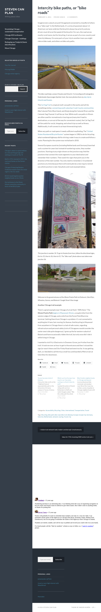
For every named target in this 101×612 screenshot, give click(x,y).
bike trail (64, 415)
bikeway (70, 415)
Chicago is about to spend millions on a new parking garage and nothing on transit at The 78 (16, 153)
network (55, 417)
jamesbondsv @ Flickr (12, 106)
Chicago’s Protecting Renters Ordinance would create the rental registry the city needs (16, 169)
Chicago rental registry (12, 73)
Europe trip (82, 415)
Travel (87, 410)
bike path (51, 415)
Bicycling (57, 410)
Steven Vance (59, 17)
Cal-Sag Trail (46, 105)
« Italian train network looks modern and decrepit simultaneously (61, 430)
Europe (75, 415)
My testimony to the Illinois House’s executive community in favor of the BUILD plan (15, 184)
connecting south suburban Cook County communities (73, 108)
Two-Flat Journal (10, 65)
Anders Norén (84, 607)
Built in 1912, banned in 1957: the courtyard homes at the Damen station (16, 161)
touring (61, 417)
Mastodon (41, 596)
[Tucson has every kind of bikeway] (48, 386)
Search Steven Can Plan (14, 85)
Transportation (79, 410)
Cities (63, 410)
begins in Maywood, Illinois (63, 313)
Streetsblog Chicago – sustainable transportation (14, 30)
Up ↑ (93, 607)
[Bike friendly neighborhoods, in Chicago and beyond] (87, 386)
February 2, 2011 (44, 17)
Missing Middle (10, 69)
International (69, 410)
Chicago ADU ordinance (13, 35)
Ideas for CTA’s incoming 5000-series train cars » (78, 437)
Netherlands (48, 417)
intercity (40, 417)
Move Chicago (10, 48)
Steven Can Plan (49, 607)
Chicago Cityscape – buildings (15, 39)
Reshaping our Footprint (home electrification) (16, 43)
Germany (90, 415)
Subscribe (22, 131)
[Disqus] (66, 469)
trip (70, 417)
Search (22, 89)
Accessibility (50, 410)
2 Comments (72, 17)
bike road (58, 415)
